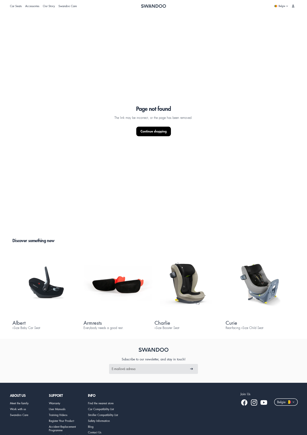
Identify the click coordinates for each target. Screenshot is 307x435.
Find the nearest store (101, 403)
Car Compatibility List (101, 409)
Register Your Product (61, 421)
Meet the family (19, 403)
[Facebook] (244, 402)
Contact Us (94, 432)
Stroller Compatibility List (103, 415)
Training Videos (58, 415)
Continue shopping (154, 131)
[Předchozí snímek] (21, 284)
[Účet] (293, 6)
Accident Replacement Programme (62, 428)
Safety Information (99, 421)
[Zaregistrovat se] (191, 369)
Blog (90, 426)
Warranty (54, 403)
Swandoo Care (19, 415)
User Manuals (57, 409)
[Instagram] (254, 402)
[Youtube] (264, 402)
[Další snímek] (72, 284)
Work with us (18, 409)
